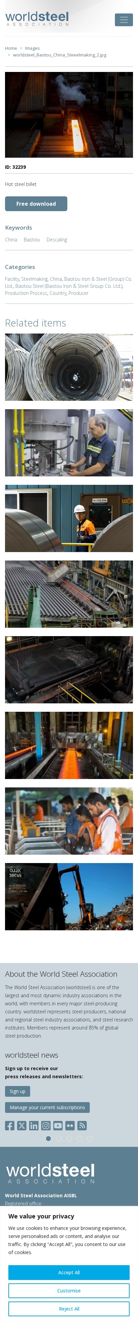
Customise (69, 1290)
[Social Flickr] (70, 1124)
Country (58, 293)
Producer (78, 293)
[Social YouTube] (58, 1124)
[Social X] (21, 1124)
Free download (36, 203)
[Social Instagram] (46, 1124)
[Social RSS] (82, 1124)
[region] (69, 1264)
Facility (12, 279)
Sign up (17, 1091)
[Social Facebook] (11, 1124)
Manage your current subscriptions (47, 1107)
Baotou (32, 239)
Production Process (26, 293)
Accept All (69, 1272)
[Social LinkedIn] (34, 1124)
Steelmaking (34, 279)
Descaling (57, 239)
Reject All (69, 1309)
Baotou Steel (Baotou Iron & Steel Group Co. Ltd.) (68, 286)
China (11, 239)
